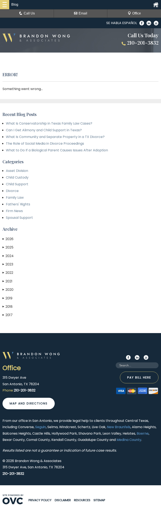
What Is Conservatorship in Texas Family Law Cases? (49, 123)
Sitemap (99, 500)
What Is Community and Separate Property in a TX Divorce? (55, 136)
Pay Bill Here (139, 377)
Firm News (14, 211)
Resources (82, 500)
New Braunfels (118, 427)
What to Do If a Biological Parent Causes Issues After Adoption (57, 150)
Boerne (143, 433)
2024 (8, 256)
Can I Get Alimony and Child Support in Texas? (44, 130)
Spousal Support (19, 217)
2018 (8, 306)
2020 (8, 289)
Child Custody (17, 177)
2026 (8, 239)
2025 (8, 247)
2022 (8, 272)
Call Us (29, 13)
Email (83, 13)
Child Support (17, 184)
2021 (7, 281)
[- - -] (4, 4)
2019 (7, 298)
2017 (8, 315)
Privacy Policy (40, 500)
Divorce (12, 190)
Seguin (40, 427)
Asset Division (17, 170)
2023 (8, 264)
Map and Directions (29, 403)
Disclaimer (63, 500)
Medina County (129, 439)
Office (136, 13)
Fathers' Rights (18, 204)
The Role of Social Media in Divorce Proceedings (45, 143)
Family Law (15, 197)
